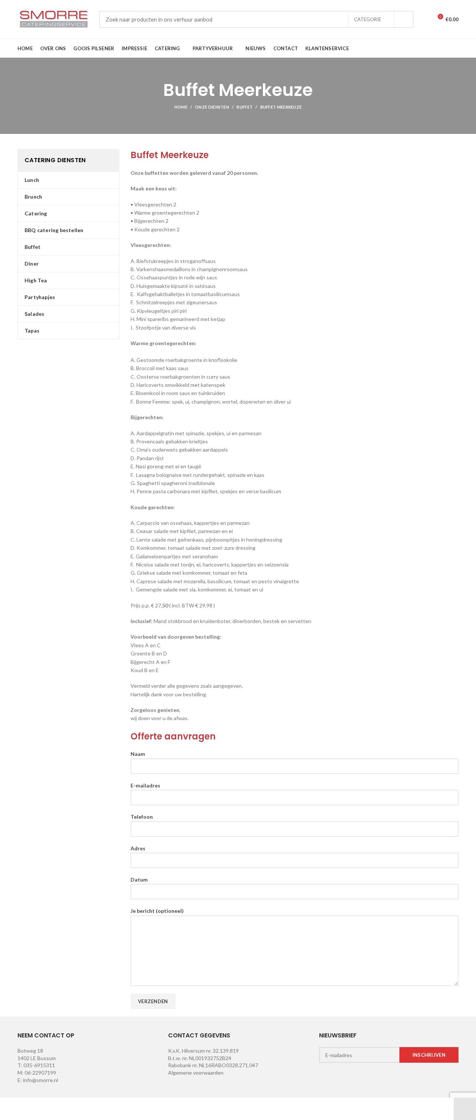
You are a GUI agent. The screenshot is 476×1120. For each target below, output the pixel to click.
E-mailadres (145, 785)
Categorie (367, 19)
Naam (138, 754)
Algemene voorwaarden (195, 1072)
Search (403, 19)
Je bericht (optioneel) (157, 911)
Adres (138, 848)
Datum (139, 879)
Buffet (245, 107)
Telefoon (142, 816)
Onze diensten (212, 107)
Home (180, 107)
